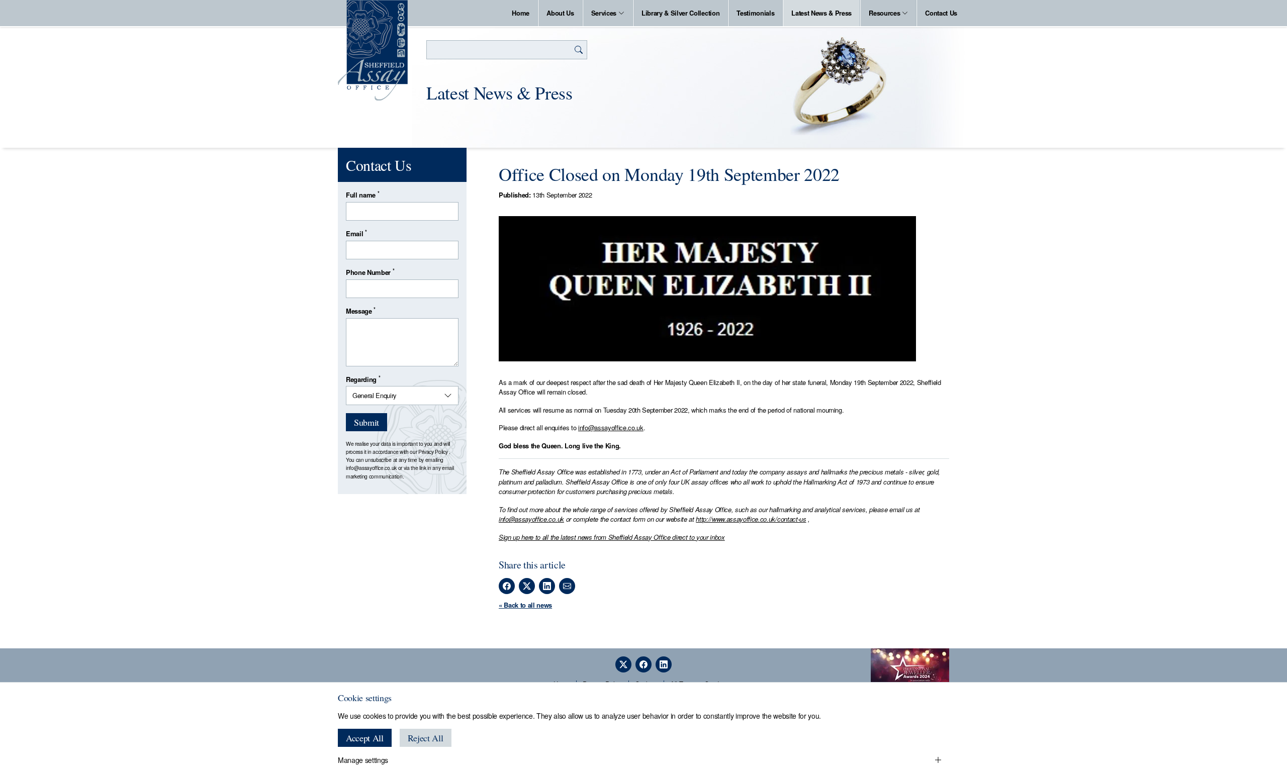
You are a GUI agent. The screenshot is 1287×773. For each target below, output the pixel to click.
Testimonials (755, 13)
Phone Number (370, 272)
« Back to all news (525, 605)
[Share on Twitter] (527, 586)
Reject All (425, 738)
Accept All (365, 738)
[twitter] (623, 664)
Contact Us (941, 13)
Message (361, 311)
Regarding (363, 379)
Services (603, 13)
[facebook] (643, 664)
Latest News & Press (821, 13)
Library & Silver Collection (680, 13)
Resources (884, 13)
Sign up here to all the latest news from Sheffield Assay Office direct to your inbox (612, 537)
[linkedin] (664, 664)
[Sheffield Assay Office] (373, 50)
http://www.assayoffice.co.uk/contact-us (751, 519)
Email (356, 233)
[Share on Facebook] (507, 586)
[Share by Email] (567, 586)
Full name (362, 195)
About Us (560, 13)
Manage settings (363, 760)
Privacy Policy (432, 451)
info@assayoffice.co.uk (611, 427)
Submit (366, 422)
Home (520, 13)
